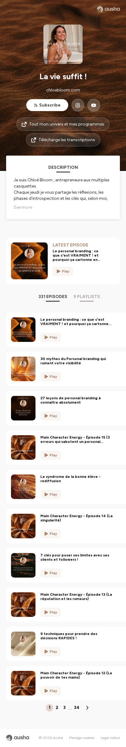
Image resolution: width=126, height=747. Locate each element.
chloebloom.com (63, 90)
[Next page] (87, 707)
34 (77, 707)
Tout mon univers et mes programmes (66, 124)
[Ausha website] (108, 9)
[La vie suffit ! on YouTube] (93, 105)
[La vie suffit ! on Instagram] (78, 105)
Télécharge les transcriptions (67, 139)
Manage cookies (81, 738)
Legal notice (110, 738)
